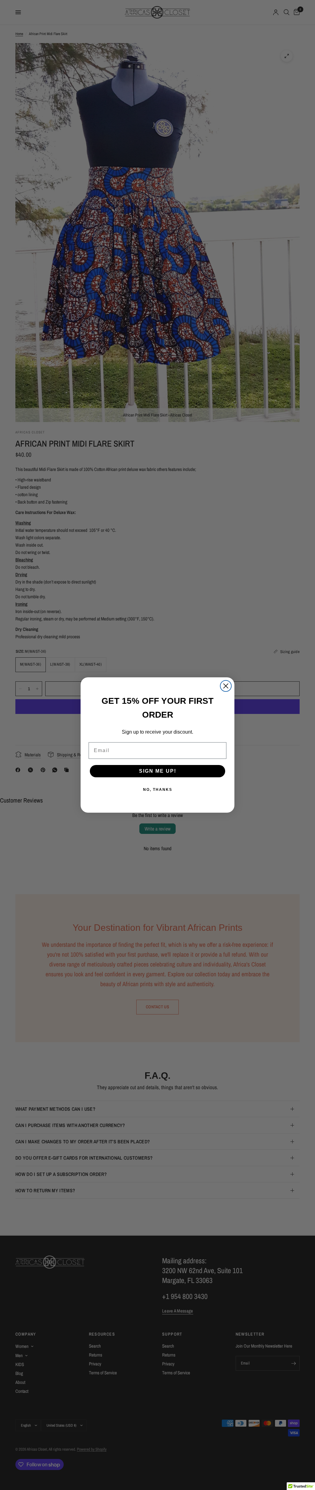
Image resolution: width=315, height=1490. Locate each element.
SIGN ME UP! (157, 771)
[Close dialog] (225, 685)
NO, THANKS (157, 789)
